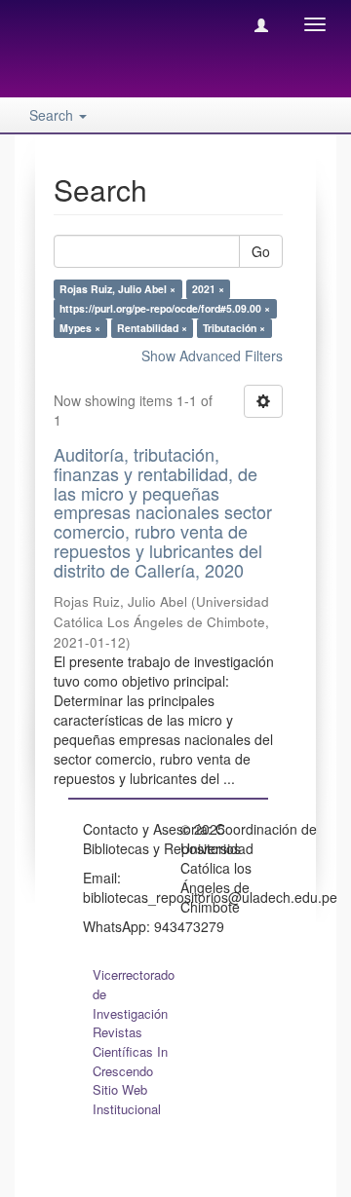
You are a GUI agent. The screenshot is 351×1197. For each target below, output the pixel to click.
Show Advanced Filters (212, 355)
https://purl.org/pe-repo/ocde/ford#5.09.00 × (164, 308)
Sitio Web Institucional (127, 1099)
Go (261, 251)
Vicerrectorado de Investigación (134, 994)
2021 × (208, 288)
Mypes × (79, 327)
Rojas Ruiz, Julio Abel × (117, 288)
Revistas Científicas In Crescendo (130, 1051)
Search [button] (53, 115)
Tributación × (234, 327)
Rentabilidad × (152, 327)
